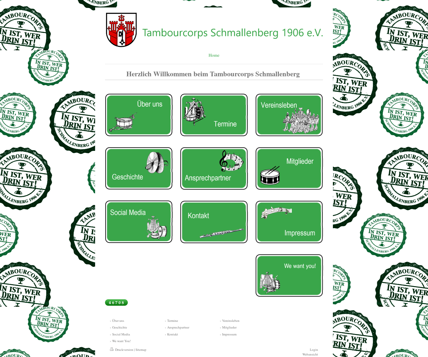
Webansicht (310, 354)
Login (314, 349)
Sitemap (140, 349)
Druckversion (124, 349)
